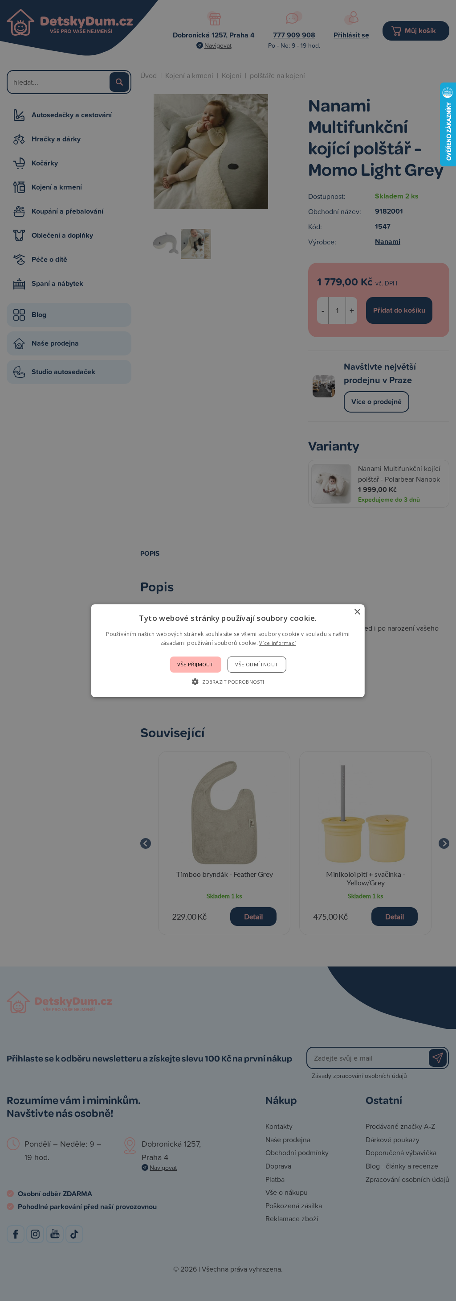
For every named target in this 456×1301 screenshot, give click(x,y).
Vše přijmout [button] (195, 664)
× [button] (357, 611)
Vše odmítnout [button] (256, 664)
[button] (228, 681)
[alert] (228, 650)
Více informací (277, 643)
